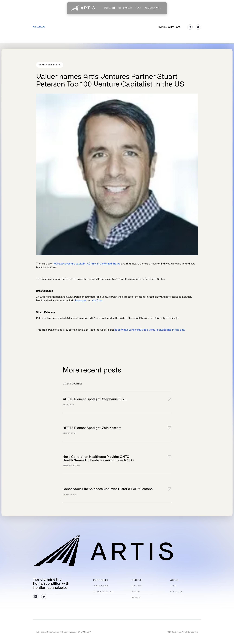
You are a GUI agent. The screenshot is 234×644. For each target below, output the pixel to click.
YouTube (97, 300)
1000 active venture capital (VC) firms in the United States (86, 264)
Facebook (80, 300)
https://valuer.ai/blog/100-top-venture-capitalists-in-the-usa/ (149, 330)
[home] (83, 8)
